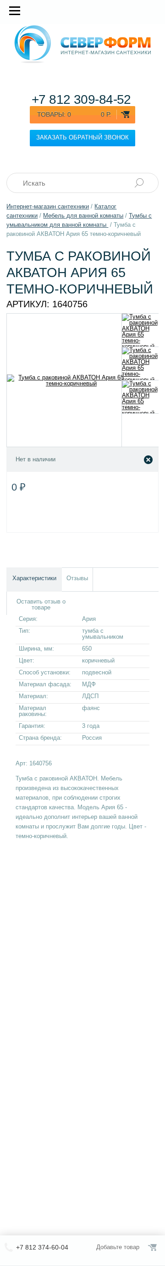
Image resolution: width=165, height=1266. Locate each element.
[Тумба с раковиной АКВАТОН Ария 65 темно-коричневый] (140, 330)
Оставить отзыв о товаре (41, 604)
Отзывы (77, 578)
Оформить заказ (153, 1247)
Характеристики (34, 578)
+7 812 (81, 99)
